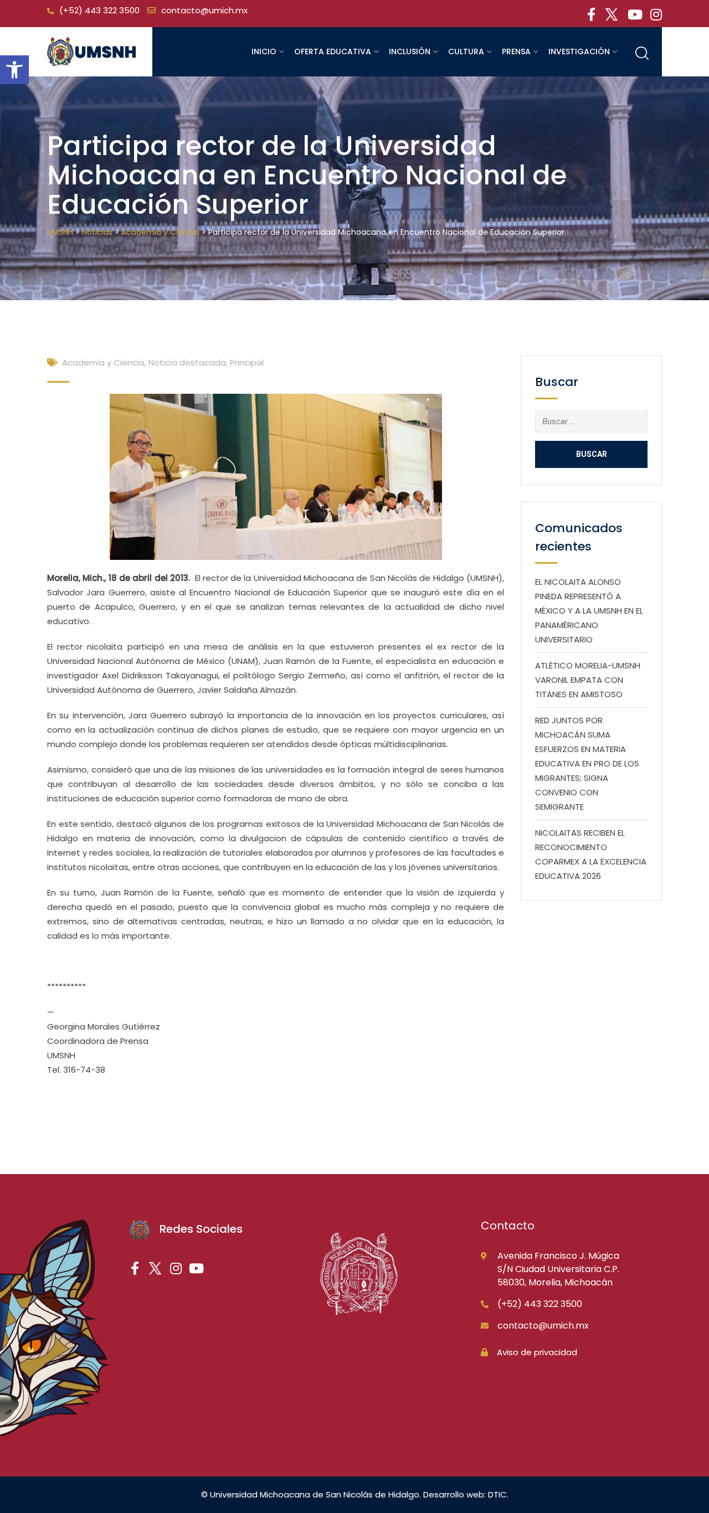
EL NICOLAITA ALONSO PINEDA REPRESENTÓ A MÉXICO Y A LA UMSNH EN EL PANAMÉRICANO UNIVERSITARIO (589, 610)
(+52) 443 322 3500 (99, 10)
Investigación (579, 51)
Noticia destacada (187, 362)
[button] (14, 69)
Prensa (516, 51)
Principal (247, 362)
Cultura (466, 51)
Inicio (263, 51)
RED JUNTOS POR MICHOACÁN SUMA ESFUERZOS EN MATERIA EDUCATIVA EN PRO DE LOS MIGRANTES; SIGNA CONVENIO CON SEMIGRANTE (587, 763)
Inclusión (409, 51)
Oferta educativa (332, 51)
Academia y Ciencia (103, 362)
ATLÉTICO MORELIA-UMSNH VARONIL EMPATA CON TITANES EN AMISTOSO (587, 680)
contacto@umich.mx (204, 10)
